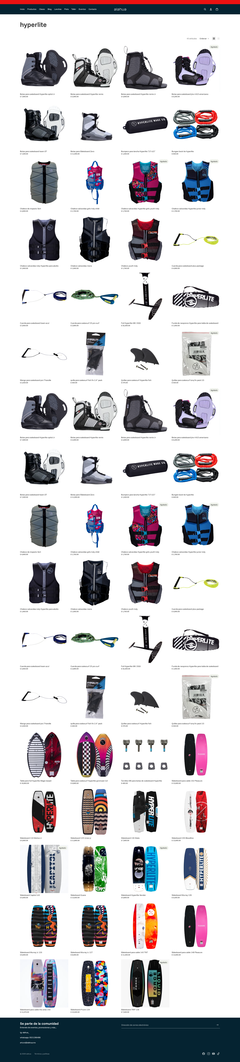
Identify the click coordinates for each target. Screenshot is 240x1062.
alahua (28, 1054)
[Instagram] (208, 1053)
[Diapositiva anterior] (125, 68)
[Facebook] (203, 1053)
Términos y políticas (41, 1054)
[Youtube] (213, 1053)
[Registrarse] (217, 1024)
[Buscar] (205, 9)
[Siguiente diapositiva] (165, 68)
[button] (204, 38)
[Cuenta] (211, 9)
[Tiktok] (218, 1053)
